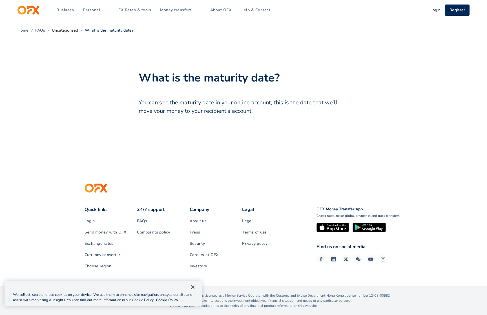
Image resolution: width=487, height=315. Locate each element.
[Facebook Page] (321, 259)
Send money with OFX (106, 232)
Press (195, 232)
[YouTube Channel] (370, 259)
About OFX (221, 10)
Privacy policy (254, 243)
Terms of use (254, 232)
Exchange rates (99, 243)
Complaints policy (153, 232)
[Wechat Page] (358, 259)
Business (65, 10)
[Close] (193, 287)
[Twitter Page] (345, 259)
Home (22, 30)
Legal (247, 221)
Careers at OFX (204, 254)
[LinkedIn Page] (333, 259)
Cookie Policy (167, 300)
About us (198, 221)
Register (457, 10)
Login (90, 221)
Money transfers (176, 10)
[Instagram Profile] (383, 259)
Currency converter (102, 254)
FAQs (40, 30)
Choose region (98, 266)
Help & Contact (255, 10)
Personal (91, 10)
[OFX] (28, 10)
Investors (198, 266)
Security (197, 243)
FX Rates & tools (134, 10)
